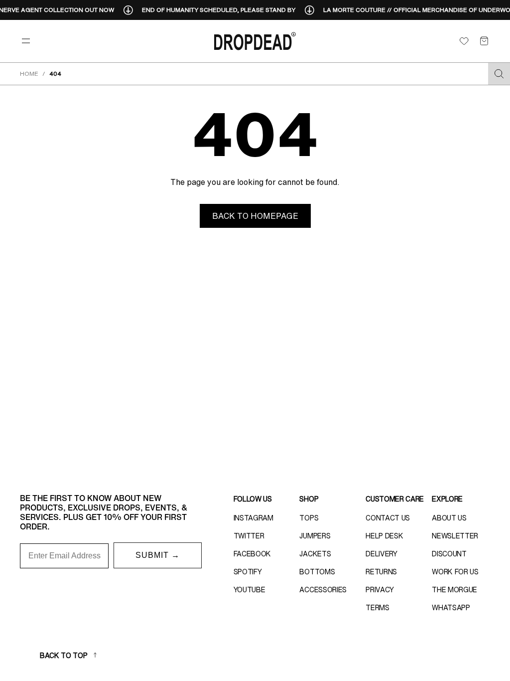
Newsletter (455, 535)
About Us (449, 517)
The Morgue (454, 589)
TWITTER (249, 535)
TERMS (377, 607)
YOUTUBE (249, 589)
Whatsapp (451, 607)
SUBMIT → (157, 555)
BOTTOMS (317, 571)
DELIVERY (381, 553)
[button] (484, 41)
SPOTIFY (248, 571)
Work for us (455, 571)
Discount (449, 553)
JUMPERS (314, 535)
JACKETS (315, 553)
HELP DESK (384, 535)
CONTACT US (388, 517)
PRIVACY (380, 589)
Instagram (253, 517)
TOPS (308, 517)
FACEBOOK (252, 553)
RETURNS (381, 571)
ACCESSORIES (322, 589)
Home (29, 73)
